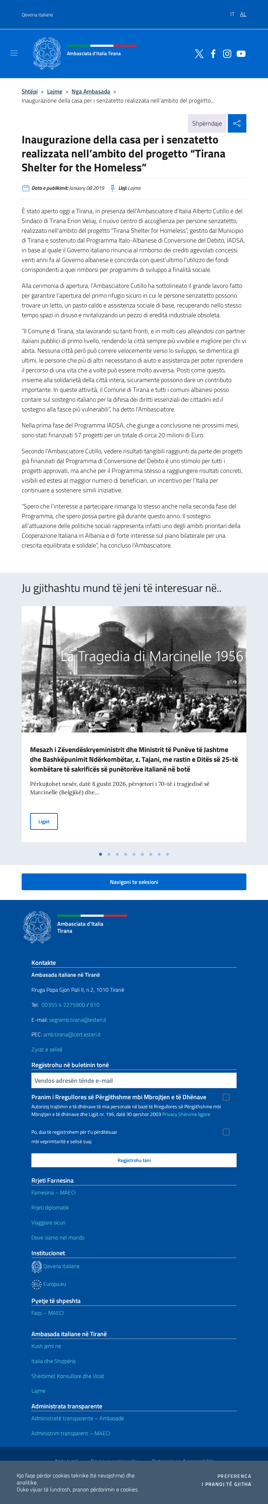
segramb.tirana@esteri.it (77, 1019)
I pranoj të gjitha (226, 1484)
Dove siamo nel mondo (57, 1237)
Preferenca (234, 1476)
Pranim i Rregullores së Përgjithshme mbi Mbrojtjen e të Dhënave (118, 1097)
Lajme (54, 91)
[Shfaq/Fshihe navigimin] (14, 53)
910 (94, 1004)
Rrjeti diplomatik (50, 1207)
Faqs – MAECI (47, 1313)
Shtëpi (30, 91)
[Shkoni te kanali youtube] (239, 53)
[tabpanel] (134, 727)
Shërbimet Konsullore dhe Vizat (67, 1376)
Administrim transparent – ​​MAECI (70, 1433)
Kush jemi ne (46, 1346)
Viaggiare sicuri (48, 1222)
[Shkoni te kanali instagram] (225, 53)
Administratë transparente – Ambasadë (77, 1418)
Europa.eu (54, 1284)
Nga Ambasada (91, 91)
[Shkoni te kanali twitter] (197, 53)
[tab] (100, 854)
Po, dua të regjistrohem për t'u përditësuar (74, 1132)
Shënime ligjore (194, 1114)
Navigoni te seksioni (134, 882)
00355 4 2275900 (63, 1004)
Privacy (169, 1114)
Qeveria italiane (37, 14)
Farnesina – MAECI (53, 1192)
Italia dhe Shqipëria (53, 1361)
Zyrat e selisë (46, 1049)
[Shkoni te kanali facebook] (211, 53)
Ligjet (48, 821)
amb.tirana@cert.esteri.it (72, 1034)
